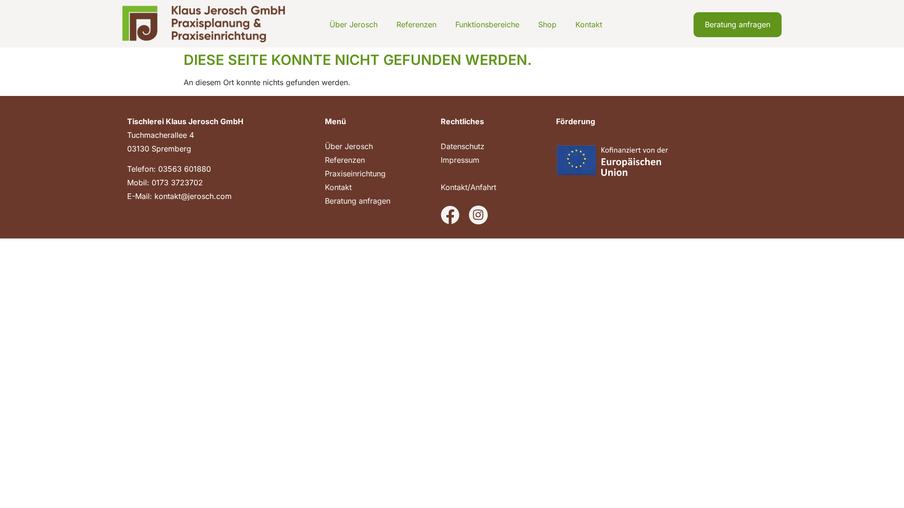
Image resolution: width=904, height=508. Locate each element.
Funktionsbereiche (487, 24)
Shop (547, 24)
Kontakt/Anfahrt (468, 187)
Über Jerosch (354, 24)
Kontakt (588, 24)
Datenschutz (462, 146)
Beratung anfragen (357, 201)
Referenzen (416, 24)
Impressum (460, 160)
